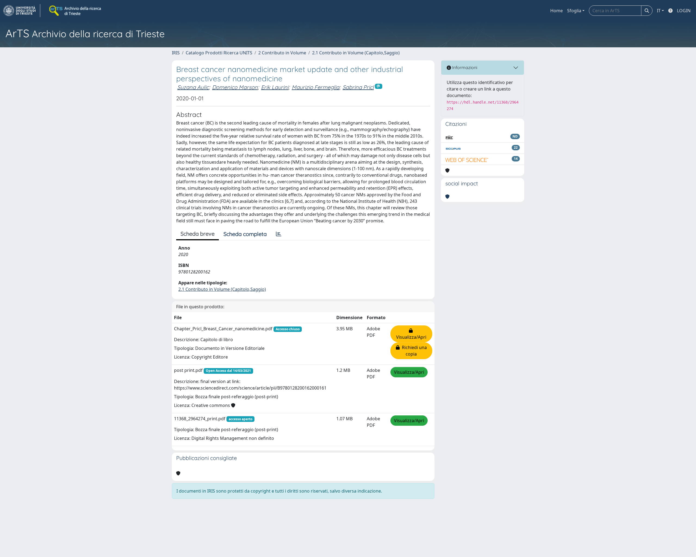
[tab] (278, 234)
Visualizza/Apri (411, 334)
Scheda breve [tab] (198, 233)
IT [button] (659, 11)
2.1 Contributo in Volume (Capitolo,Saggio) (356, 53)
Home (556, 11)
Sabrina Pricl (358, 87)
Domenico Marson (235, 87)
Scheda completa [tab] (245, 234)
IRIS (176, 53)
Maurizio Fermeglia (315, 87)
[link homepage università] (76, 10)
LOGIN (684, 11)
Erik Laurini (274, 87)
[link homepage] (21, 10)
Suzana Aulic (193, 87)
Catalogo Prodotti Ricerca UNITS (219, 53)
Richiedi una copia (413, 350)
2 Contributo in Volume (282, 53)
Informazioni (464, 67)
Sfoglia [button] (574, 11)
